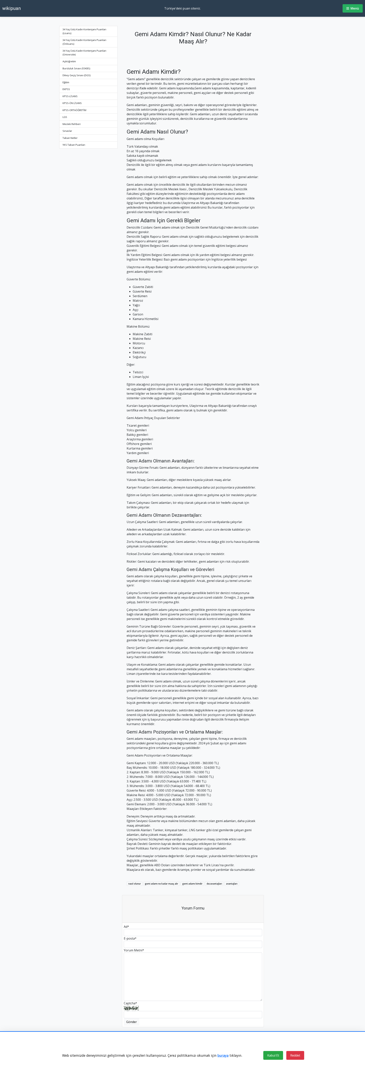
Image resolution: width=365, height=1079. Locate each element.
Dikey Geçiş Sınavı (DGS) (76, 75)
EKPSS (66, 89)
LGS (65, 117)
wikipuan (11, 8)
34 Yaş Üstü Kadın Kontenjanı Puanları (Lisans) (84, 31)
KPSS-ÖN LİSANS (72, 103)
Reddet (295, 1055)
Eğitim (66, 82)
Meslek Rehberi (72, 124)
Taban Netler (70, 138)
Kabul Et (273, 1055)
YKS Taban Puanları (74, 144)
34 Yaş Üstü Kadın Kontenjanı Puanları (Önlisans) (84, 42)
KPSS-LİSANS (70, 96)
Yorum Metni (134, 950)
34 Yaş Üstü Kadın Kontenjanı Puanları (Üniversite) (84, 52)
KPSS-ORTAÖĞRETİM (74, 110)
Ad (126, 927)
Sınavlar (67, 131)
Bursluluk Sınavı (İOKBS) (76, 68)
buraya (223, 1055)
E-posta (130, 938)
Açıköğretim (69, 61)
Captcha (130, 1003)
